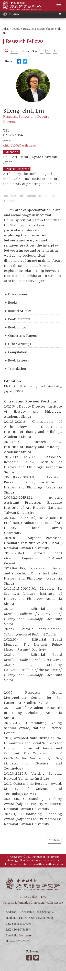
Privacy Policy (29, 896)
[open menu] (59, 6)
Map (49, 917)
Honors (9, 201)
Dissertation (17, 294)
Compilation (17, 352)
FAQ (43, 896)
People (16, 28)
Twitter (36, 957)
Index (5, 28)
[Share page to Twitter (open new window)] (25, 61)
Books (12, 303)
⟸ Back (54, 839)
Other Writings (19, 344)
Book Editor (17, 327)
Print (14, 51)
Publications (27, 196)
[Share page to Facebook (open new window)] (19, 61)
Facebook (29, 957)
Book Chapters (19, 319)
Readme (10, 196)
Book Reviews (18, 360)
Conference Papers (22, 336)
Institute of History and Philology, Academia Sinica (22, 5)
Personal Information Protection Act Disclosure (33, 902)
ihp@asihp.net (23, 935)
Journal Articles (19, 311)
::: (2, 23)
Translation (17, 369)
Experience (47, 196)
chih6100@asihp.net (20, 145)
